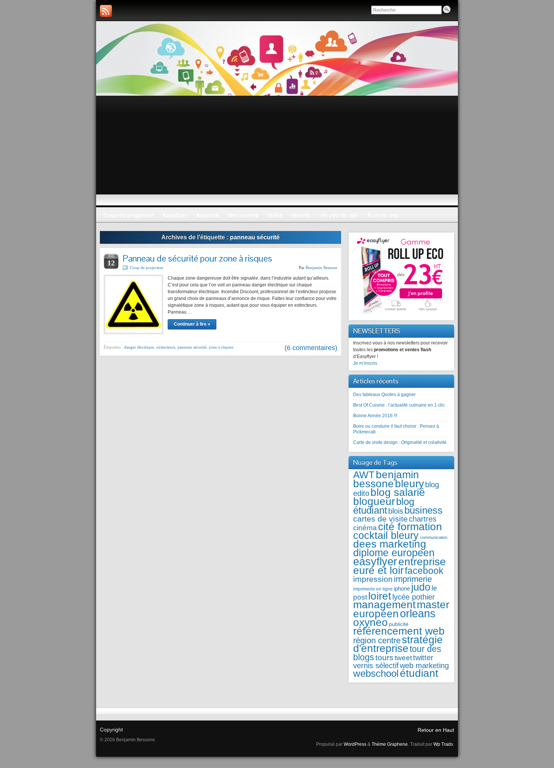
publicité (399, 624)
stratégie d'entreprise (398, 644)
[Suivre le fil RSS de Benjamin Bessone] (106, 11)
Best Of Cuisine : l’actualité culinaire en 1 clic (399, 405)
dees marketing (389, 544)
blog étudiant (383, 506)
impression (373, 579)
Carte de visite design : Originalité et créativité (400, 442)
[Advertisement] (277, 152)
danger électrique (139, 347)
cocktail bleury (386, 535)
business (423, 510)
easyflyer (375, 561)
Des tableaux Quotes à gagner (384, 394)
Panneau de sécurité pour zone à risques (197, 258)
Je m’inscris (365, 363)
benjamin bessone (386, 479)
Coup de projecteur (147, 267)
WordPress (355, 744)
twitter (423, 657)
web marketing (424, 665)
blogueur (374, 501)
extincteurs (165, 347)
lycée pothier (413, 597)
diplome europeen (394, 552)
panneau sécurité (192, 347)
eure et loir (378, 570)
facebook (424, 571)
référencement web (399, 631)
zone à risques (221, 347)
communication (433, 537)
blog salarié (397, 492)
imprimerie (413, 579)
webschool (376, 673)
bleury (409, 484)
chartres (422, 519)
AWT (364, 474)
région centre (377, 640)
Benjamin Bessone (321, 267)
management (384, 604)
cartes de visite (380, 518)
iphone (402, 589)
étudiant (419, 673)
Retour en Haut (436, 730)
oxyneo (370, 622)
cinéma (365, 528)
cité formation (410, 526)
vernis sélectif (376, 665)
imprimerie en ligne (373, 589)
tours (384, 657)
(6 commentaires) (311, 348)
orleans (418, 613)
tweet (403, 657)
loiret (379, 596)
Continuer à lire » (192, 324)
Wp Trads (443, 744)
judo (420, 587)
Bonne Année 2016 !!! (375, 415)
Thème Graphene (390, 744)
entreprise (422, 562)
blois (395, 511)
